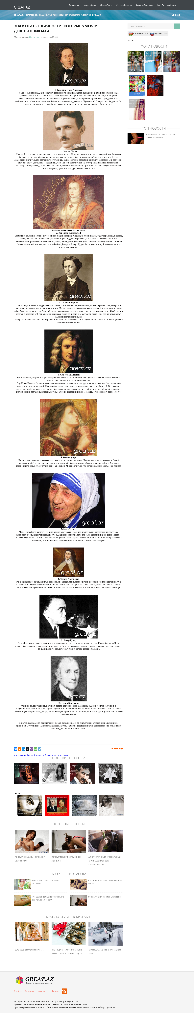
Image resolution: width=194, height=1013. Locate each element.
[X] (27, 749)
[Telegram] (39, 749)
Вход (177, 15)
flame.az (56, 991)
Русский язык (161, 33)
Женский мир (106, 5)
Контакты (29, 991)
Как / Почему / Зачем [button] (167, 5)
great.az (42, 991)
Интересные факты (23, 755)
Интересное (34, 37)
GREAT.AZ (22, 7)
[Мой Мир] (23, 749)
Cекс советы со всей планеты (29, 949)
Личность (39, 755)
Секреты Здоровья (144, 5)
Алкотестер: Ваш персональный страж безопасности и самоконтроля (104, 861)
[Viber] (31, 749)
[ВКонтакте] (15, 749)
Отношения (74, 5)
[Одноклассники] (19, 749)
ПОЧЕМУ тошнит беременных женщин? (104, 897)
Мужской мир (90, 5)
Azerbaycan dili (140, 33)
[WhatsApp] (35, 749)
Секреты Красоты (124, 5)
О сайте (18, 991)
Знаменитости (52, 755)
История (64, 755)
